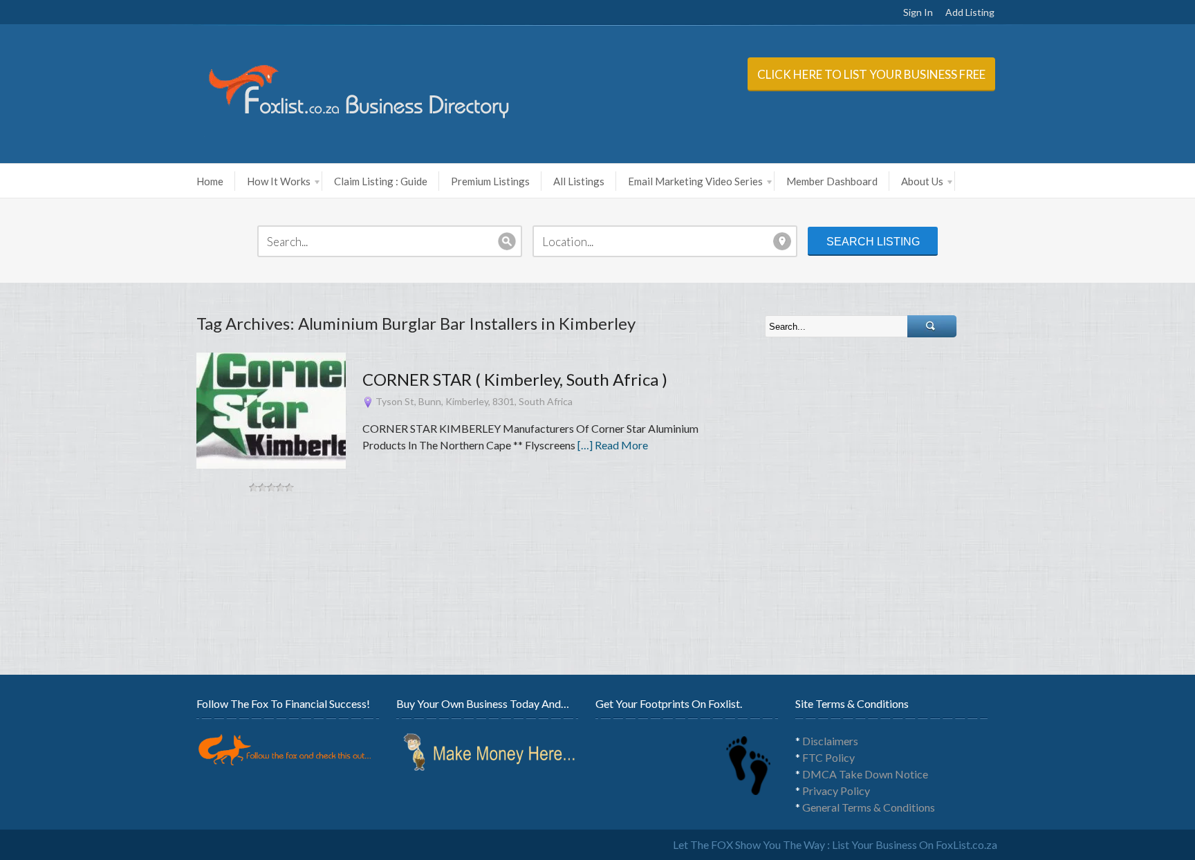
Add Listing (969, 12)
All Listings (578, 181)
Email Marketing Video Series (695, 181)
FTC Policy (828, 757)
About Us (922, 181)
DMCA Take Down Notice (865, 773)
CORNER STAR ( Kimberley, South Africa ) (514, 379)
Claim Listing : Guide (380, 181)
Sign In (918, 12)
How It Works (279, 181)
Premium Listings (490, 181)
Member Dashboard (832, 181)
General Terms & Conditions (868, 807)
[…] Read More (612, 444)
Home (209, 181)
